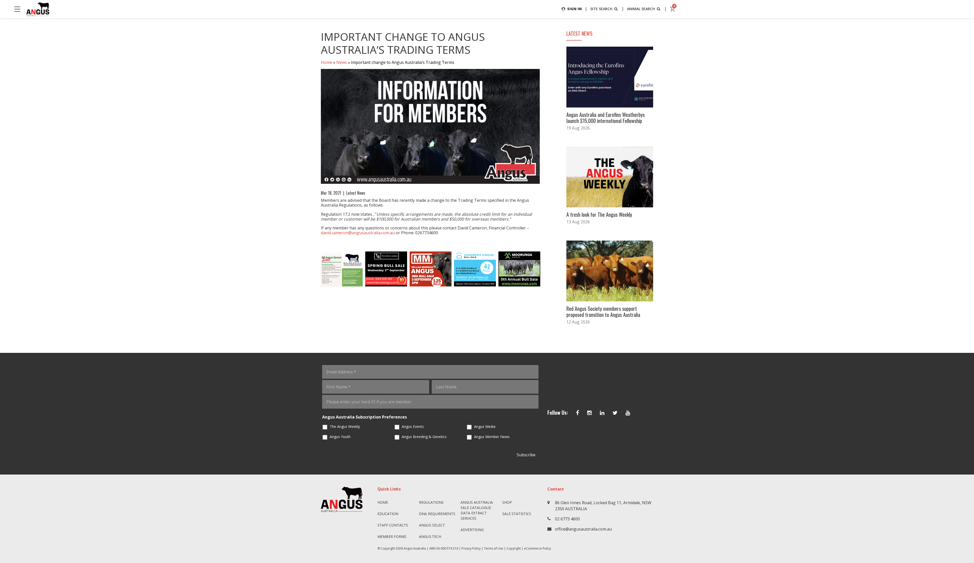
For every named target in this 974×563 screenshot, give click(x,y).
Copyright (514, 548)
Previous (315, 268)
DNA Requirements (437, 513)
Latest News (355, 193)
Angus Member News (492, 436)
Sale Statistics (516, 513)
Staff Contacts (392, 525)
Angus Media (484, 426)
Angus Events (413, 426)
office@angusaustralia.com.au (583, 529)
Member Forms (391, 536)
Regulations (431, 502)
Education (387, 513)
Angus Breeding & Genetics (424, 436)
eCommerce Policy (537, 548)
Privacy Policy (471, 548)
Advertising (472, 529)
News (341, 62)
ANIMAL (641, 8)
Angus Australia (415, 548)
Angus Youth (340, 436)
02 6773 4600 (567, 519)
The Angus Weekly (345, 426)
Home (326, 62)
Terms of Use (493, 548)
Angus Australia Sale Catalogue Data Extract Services (477, 510)
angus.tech (430, 536)
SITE (601, 8)
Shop (507, 502)
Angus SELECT (432, 525)
